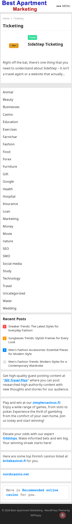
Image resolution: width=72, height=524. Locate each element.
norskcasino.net (16, 474)
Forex (7, 159)
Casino (8, 114)
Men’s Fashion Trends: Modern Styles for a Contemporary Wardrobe (37, 363)
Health (8, 189)
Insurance (10, 204)
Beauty (8, 99)
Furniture (10, 166)
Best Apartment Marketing (27, 510)
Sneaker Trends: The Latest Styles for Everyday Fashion (33, 328)
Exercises (10, 129)
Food (6, 152)
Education (10, 122)
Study (7, 271)
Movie (7, 233)
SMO (6, 256)
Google (8, 181)
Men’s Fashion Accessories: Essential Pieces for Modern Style (38, 352)
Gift (5, 174)
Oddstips (10, 438)
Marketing (11, 219)
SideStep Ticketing (45, 44)
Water (7, 301)
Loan (6, 211)
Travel (32, 37)
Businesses (11, 107)
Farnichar (10, 137)
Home (6, 18)
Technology (11, 278)
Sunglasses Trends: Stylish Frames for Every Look (38, 340)
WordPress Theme (55, 510)
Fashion (9, 144)
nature (8, 241)
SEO (6, 248)
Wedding (9, 308)
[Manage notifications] (62, 515)
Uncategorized (14, 293)
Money (8, 226)
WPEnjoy (36, 515)
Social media (12, 263)
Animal (8, 92)
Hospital (9, 196)
